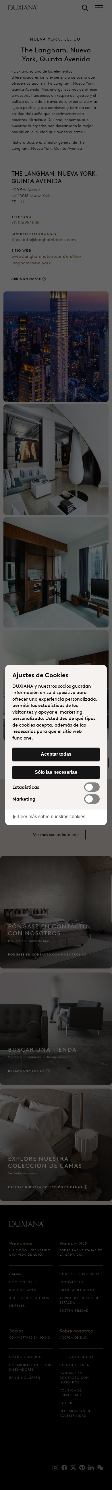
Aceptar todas (56, 754)
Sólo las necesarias (56, 772)
